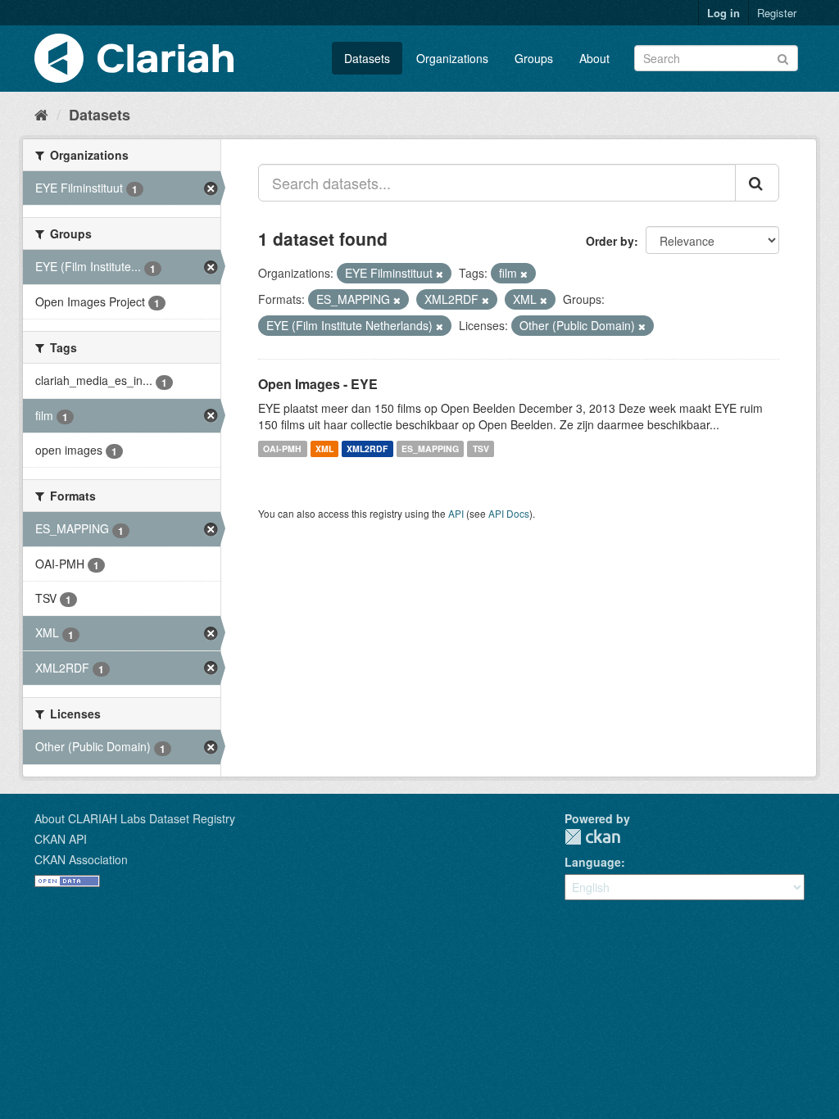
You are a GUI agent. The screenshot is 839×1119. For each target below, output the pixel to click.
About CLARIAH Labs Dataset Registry (134, 818)
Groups (534, 58)
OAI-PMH (282, 448)
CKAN (592, 836)
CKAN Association (81, 859)
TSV (481, 448)
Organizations (452, 58)
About (594, 58)
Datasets (367, 58)
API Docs (508, 513)
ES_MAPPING (430, 448)
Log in (723, 12)
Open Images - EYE (318, 383)
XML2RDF (367, 448)
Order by (610, 241)
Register (776, 12)
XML (324, 448)
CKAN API (60, 839)
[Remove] (439, 273)
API (456, 513)
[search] (757, 183)
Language (593, 862)
